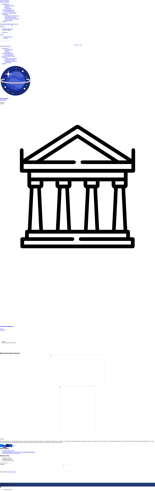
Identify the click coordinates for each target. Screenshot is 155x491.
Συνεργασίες (8, 8)
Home (3, 341)
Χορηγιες (7, 7)
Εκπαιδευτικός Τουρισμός (12, 18)
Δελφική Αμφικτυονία (8, 10)
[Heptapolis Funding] (5, 46)
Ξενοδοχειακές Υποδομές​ (12, 16)
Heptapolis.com (12, 471)
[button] (1, 34)
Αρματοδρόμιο (9, 20)
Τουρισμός (5, 14)
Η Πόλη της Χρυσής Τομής (9, 13)
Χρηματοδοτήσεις (9, 5)
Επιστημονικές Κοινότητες (4, 99)
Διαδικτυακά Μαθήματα (6, 326)
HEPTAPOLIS (5, 4)
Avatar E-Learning (4, 2)
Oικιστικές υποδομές (10, 17)
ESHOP (4, 21)
